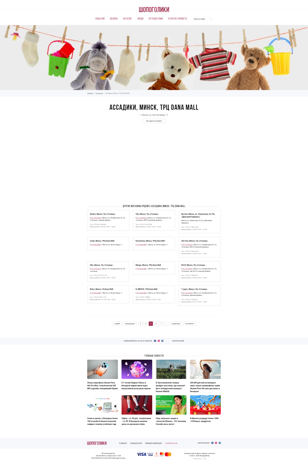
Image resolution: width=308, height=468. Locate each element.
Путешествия (156, 18)
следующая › (176, 324)
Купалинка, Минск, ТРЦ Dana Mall (150, 241)
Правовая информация (153, 443)
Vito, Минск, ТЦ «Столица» (147, 214)
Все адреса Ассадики (154, 121)
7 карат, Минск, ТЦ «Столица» (194, 289)
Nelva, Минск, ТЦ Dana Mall (101, 289)
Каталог (127, 18)
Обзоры (114, 18)
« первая (117, 324)
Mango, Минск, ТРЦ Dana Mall (148, 265)
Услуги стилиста (177, 18)
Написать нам (172, 443)
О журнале (123, 443)
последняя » (189, 324)
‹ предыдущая (129, 324)
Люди (140, 18)
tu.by (204, 458)
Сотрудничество (136, 443)
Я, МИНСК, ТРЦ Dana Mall (146, 289)
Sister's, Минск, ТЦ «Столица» (102, 214)
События (100, 18)
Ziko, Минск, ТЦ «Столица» (101, 265)
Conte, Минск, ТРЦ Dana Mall (102, 241)
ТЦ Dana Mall (95, 245)
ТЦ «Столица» (96, 218)
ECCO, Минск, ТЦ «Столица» (193, 265)
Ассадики (99, 93)
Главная (90, 93)
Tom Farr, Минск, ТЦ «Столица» (194, 241)
